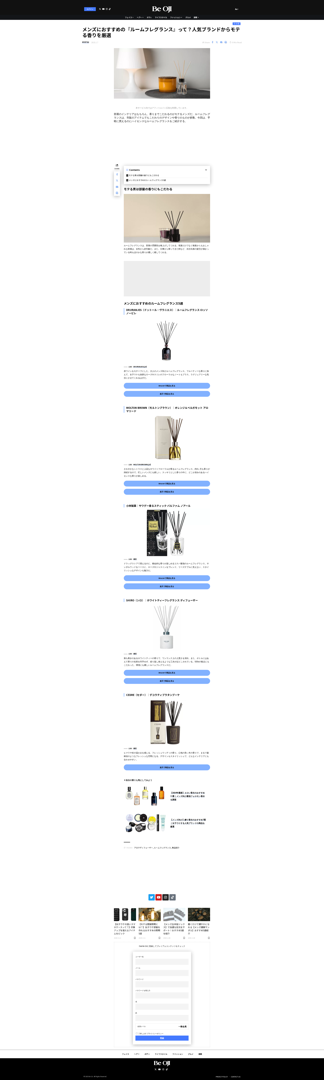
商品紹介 (175, 847)
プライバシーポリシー (155, 1034)
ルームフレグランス (162, 847)
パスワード (139, 979)
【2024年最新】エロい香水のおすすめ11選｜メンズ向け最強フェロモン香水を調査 (187, 796)
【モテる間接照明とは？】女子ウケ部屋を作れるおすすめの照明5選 (149, 929)
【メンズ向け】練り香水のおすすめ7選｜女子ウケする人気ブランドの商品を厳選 (188, 823)
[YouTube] (103, 9)
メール (137, 968)
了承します (150, 1034)
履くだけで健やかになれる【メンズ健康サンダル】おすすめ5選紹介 (198, 929)
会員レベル (141, 1026)
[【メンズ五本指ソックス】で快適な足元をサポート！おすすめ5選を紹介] (174, 914)
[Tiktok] (109, 9)
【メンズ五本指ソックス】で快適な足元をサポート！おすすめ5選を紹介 (174, 929)
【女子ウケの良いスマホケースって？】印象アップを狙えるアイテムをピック (124, 929)
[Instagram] (106, 9)
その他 (237, 23)
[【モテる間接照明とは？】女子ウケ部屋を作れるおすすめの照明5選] (150, 914)
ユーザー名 (139, 957)
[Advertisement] (162, 143)
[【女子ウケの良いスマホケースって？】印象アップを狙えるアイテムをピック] (125, 914)
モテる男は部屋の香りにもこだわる (144, 175)
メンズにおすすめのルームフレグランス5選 (147, 180)
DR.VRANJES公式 (140, 366)
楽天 (135, 559)
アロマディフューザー (143, 847)
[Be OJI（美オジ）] (162, 9)
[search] (232, 9)
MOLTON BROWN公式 (142, 464)
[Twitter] (100, 9)
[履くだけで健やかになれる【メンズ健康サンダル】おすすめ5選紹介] (199, 914)
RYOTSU (85, 42)
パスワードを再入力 (142, 991)
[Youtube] (158, 897)
